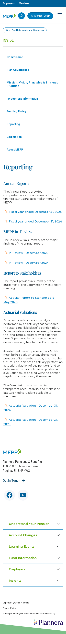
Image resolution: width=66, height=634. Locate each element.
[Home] (9, 15)
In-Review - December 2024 (29, 262)
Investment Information (22, 98)
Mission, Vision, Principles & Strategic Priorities (32, 84)
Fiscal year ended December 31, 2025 (35, 211)
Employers (17, 569)
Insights (15, 581)
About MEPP (15, 149)
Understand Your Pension (29, 524)
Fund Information (21, 30)
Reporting (13, 124)
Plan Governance (18, 69)
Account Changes (23, 535)
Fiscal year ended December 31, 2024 (35, 221)
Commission (15, 57)
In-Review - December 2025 (28, 253)
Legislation (14, 136)
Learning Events (22, 546)
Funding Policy (16, 111)
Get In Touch (12, 480)
